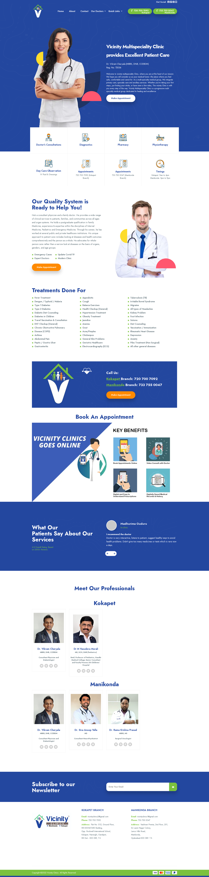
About (72, 11)
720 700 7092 (141, 11)
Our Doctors (97, 11)
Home (61, 11)
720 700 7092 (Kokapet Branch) (86, 176)
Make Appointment (121, 98)
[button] (108, 553)
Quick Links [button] (114, 11)
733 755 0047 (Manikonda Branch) (123, 176)
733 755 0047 (167, 11)
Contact (84, 11)
